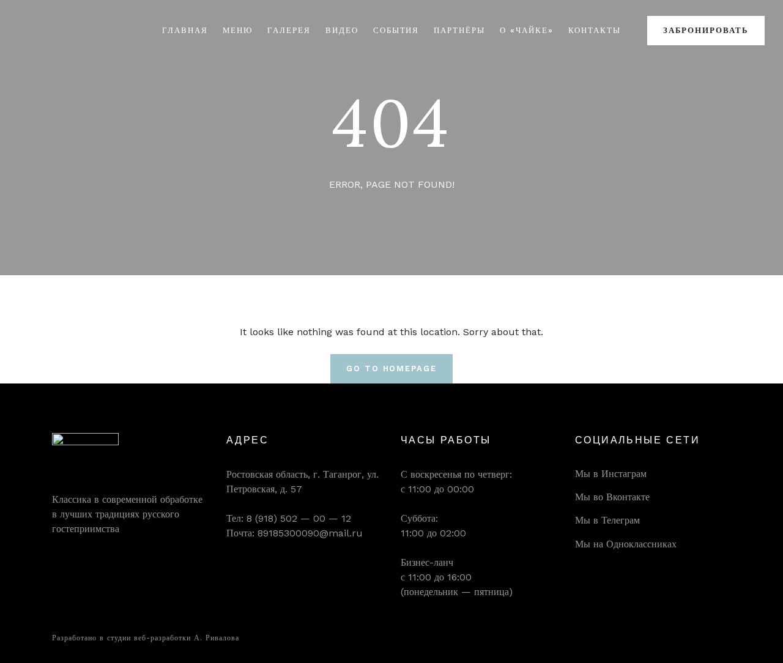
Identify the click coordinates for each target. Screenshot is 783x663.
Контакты (595, 30)
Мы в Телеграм (607, 520)
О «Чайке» (527, 30)
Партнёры (459, 30)
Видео (341, 30)
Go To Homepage (391, 368)
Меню (238, 30)
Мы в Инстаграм (611, 474)
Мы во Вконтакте (612, 497)
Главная (185, 30)
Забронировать (706, 30)
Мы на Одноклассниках (626, 544)
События (396, 30)
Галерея (289, 30)
